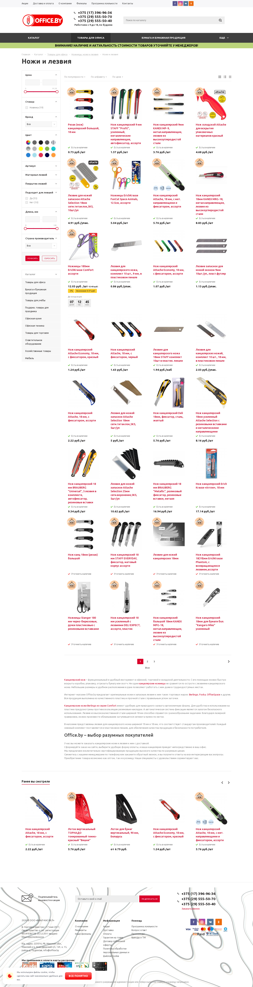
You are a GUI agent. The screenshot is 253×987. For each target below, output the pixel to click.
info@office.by (51, 950)
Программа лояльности (144, 926)
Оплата (107, 934)
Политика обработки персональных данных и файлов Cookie (116, 952)
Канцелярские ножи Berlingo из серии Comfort (90, 705)
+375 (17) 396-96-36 (95, 13)
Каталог (34, 37)
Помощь (137, 920)
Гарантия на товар (113, 937)
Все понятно (78, 975)
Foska (202, 694)
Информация (111, 920)
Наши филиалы (83, 934)
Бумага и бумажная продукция (163, 37)
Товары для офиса (90, 37)
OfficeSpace (213, 694)
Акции (106, 926)
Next (228, 782)
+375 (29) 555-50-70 (95, 17)
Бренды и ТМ (139, 937)
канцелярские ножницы (152, 683)
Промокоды (138, 934)
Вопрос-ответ (139, 930)
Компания (81, 920)
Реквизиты (80, 930)
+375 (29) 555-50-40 (95, 21)
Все (147, 667)
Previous (222, 782)
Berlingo (193, 694)
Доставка (108, 930)
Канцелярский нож (74, 679)
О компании (81, 926)
